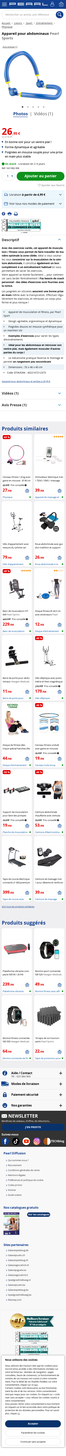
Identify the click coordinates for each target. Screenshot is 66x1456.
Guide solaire (14, 1194)
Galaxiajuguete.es (17, 1270)
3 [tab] (33, 107)
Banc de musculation (13, 631)
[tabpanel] (33, 75)
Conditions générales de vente (24, 1170)
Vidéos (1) (43, 114)
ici (19, 1413)
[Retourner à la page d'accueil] (28, 4)
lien (36, 1384)
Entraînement (44, 23)
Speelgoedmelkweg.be (19, 1294)
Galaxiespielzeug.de (18, 1250)
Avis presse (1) (14, 405)
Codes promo (15, 1185)
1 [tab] (22, 107)
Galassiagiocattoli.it (18, 1275)
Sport (29, 23)
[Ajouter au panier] (27, 491)
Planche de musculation (15, 832)
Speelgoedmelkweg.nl (19, 1280)
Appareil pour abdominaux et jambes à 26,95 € (26, 381)
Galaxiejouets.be (16, 1284)
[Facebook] (5, 213)
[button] (33, 194)
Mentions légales (17, 1175)
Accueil (6, 23)
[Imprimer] (11, 213)
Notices (12, 1190)
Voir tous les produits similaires (18, 906)
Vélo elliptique (42, 698)
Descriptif (10, 239)
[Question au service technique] (17, 213)
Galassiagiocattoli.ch (18, 1265)
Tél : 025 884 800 (21, 1076)
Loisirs (18, 23)
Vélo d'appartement (13, 564)
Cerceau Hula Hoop (45, 765)
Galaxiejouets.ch (16, 1255)
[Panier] (61, 4)
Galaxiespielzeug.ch (18, 1260)
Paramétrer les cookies (33, 1432)
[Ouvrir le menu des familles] (4, 4)
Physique (7, 26)
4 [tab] (38, 107)
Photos (20, 114)
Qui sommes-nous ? (18, 1160)
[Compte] (52, 4)
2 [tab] (28, 107)
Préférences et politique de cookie (25, 1180)
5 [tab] (43, 107)
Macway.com (14, 1299)
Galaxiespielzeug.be (18, 1289)
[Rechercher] (59, 14)
